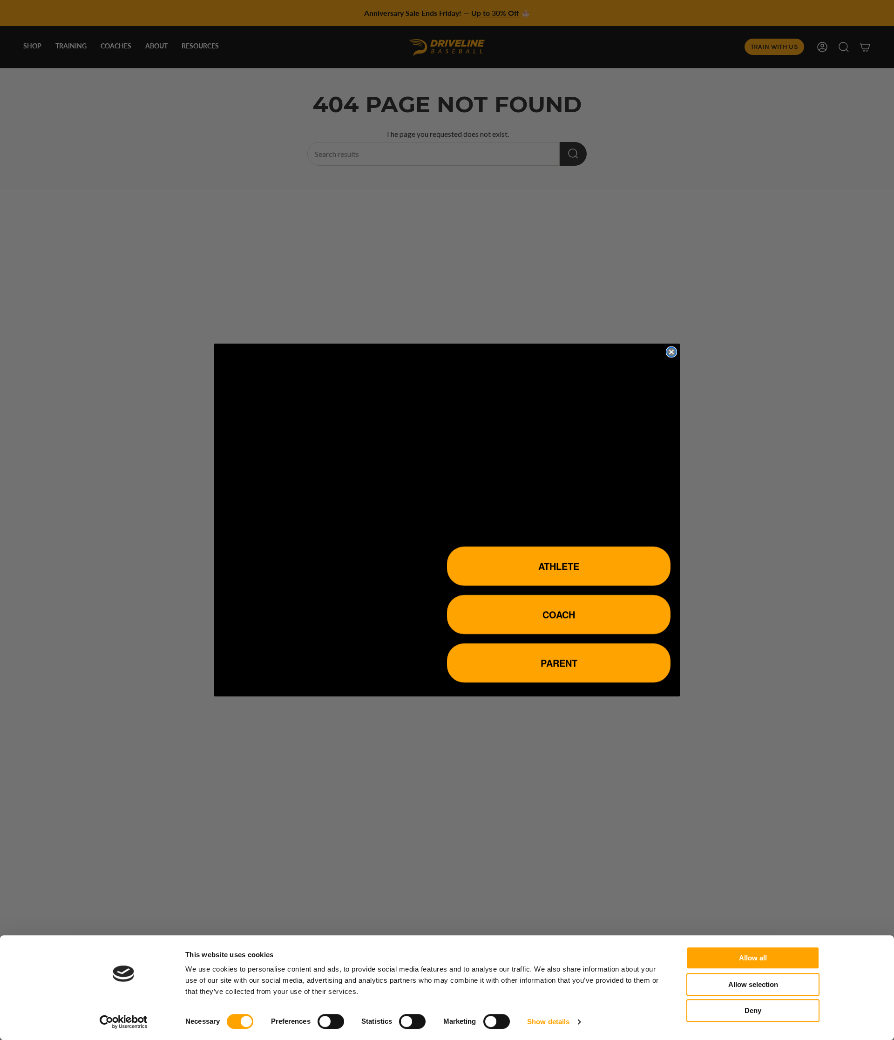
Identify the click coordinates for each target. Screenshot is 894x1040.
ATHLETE (558, 566)
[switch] (331, 1021)
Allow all (753, 958)
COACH (558, 614)
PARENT (559, 662)
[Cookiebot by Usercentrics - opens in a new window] (123, 1022)
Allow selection (753, 984)
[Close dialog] (671, 352)
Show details (548, 1022)
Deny (753, 1010)
